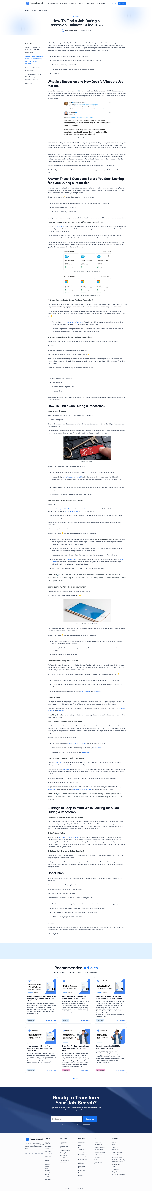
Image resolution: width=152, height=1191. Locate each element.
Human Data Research (81, 1166)
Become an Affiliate (117, 1157)
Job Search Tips (82, 1157)
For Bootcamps (98, 1154)
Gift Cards (81, 1175)
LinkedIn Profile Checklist (64, 1147)
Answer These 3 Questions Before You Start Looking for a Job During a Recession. (34, 60)
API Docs (114, 1166)
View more (76, 1079)
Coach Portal (48, 1177)
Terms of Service (116, 1154)
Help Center (81, 1142)
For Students (97, 1142)
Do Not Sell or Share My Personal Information (118, 1160)
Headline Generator (65, 1150)
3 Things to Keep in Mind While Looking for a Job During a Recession (33, 77)
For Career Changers (99, 1147)
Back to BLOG (30, 11)
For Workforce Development (98, 1163)
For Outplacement (98, 1159)
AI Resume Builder (53, 3)
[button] (63, 3)
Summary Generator (65, 1153)
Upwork (87, 691)
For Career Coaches (99, 1152)
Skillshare (60, 711)
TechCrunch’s (61, 226)
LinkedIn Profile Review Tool (82, 789)
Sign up (122, 3)
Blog (79, 1145)
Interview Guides (82, 1154)
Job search (42, 11)
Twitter (76, 743)
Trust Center (115, 1169)
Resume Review (49, 1148)
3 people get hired (62, 509)
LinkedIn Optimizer (47, 1142)
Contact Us (115, 1147)
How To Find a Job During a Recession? (33, 69)
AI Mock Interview (47, 1161)
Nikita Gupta (72, 559)
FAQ (79, 1172)
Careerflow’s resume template (72, 477)
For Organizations (98, 1149)
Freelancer (97, 691)
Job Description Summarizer (64, 1161)
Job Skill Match (64, 1158)
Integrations (115, 1172)
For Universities (98, 1157)
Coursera (51, 711)
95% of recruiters (86, 509)
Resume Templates (81, 1148)
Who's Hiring (48, 1146)
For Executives (98, 1144)
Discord (83, 743)
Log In (114, 3)
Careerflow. (97, 748)
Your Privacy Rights (117, 1152)
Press (113, 1144)
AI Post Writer (63, 1155)
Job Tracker (48, 1151)
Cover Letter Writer (48, 1157)
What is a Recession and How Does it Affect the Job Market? (33, 50)
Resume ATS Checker (48, 1165)
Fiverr (82, 691)
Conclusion (28, 83)
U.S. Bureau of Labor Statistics (69, 837)
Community (81, 1152)
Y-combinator (68, 322)
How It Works (81, 1170)
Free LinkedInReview (63, 1142)
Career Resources (81, 1162)
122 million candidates (72, 511)
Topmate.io (85, 752)
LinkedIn (70, 743)
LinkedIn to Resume (47, 1173)
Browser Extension (47, 1169)
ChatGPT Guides (82, 1159)
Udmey (123, 708)
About (114, 1142)
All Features (48, 1179)
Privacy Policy (116, 1149)
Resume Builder (49, 1153)
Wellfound (79, 322)
